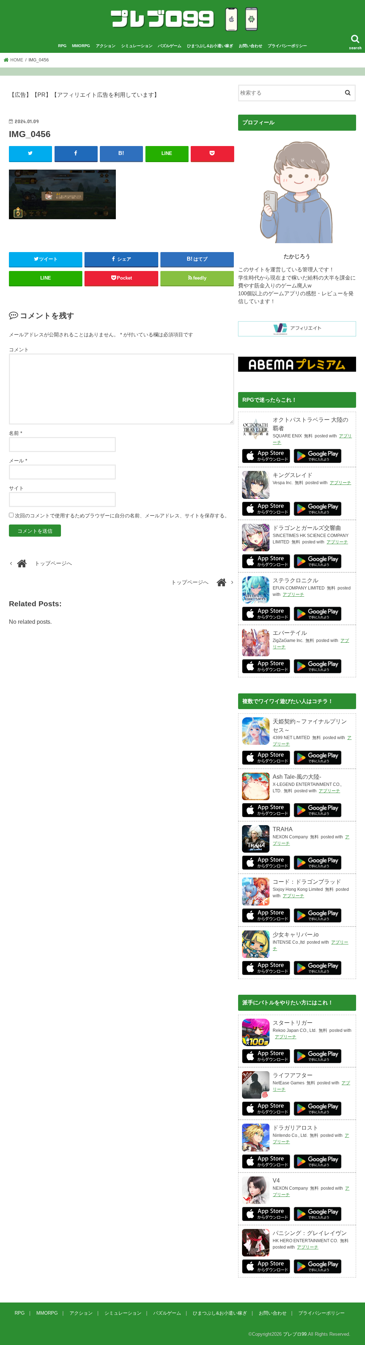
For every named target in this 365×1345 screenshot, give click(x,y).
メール (18, 460)
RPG (62, 46)
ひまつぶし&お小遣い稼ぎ (210, 46)
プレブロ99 (295, 1334)
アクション (105, 46)
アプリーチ (340, 482)
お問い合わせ (250, 46)
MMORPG (81, 46)
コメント (19, 349)
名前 (15, 433)
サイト (16, 488)
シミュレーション (137, 46)
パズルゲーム (169, 46)
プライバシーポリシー (287, 46)
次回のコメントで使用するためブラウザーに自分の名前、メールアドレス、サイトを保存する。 (122, 515)
